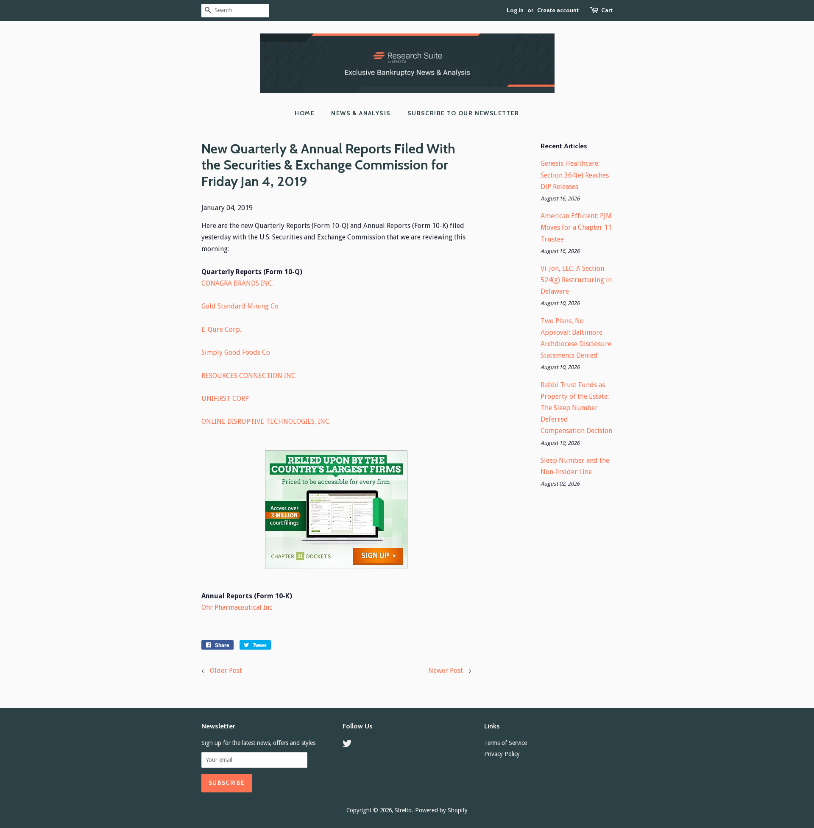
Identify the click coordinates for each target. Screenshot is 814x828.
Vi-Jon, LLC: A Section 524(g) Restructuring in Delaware (576, 279)
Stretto (403, 810)
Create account (558, 10)
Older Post (226, 671)
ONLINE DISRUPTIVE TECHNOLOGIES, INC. (266, 421)
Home (305, 113)
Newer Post (445, 671)
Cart (607, 10)
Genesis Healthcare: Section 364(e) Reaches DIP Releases (575, 174)
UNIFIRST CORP (225, 399)
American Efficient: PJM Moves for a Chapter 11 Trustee (576, 227)
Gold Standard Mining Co (240, 306)
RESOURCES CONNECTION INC (248, 376)
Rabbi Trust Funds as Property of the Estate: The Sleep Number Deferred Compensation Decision (576, 408)
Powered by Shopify (441, 810)
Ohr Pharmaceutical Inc (236, 607)
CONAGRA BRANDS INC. (237, 283)
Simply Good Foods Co (235, 352)
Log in (515, 10)
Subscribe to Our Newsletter (463, 113)
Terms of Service (505, 742)
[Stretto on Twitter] (347, 745)
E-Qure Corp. (221, 329)
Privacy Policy (502, 753)
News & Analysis (360, 113)
